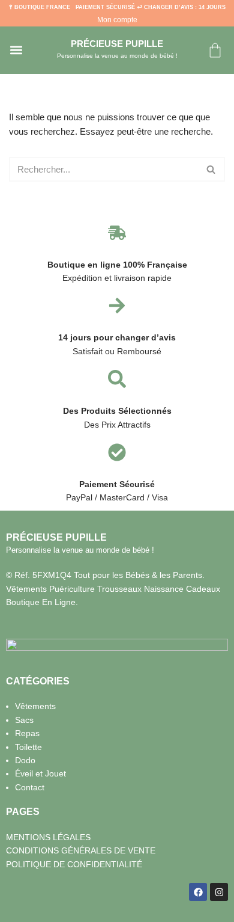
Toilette (28, 747)
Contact (29, 787)
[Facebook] (198, 892)
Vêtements (35, 706)
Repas (27, 733)
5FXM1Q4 (51, 575)
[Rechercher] (211, 169)
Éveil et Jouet (40, 773)
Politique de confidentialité (74, 864)
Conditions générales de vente (80, 850)
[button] (16, 50)
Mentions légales (48, 837)
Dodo (25, 760)
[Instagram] (219, 892)
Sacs (24, 720)
